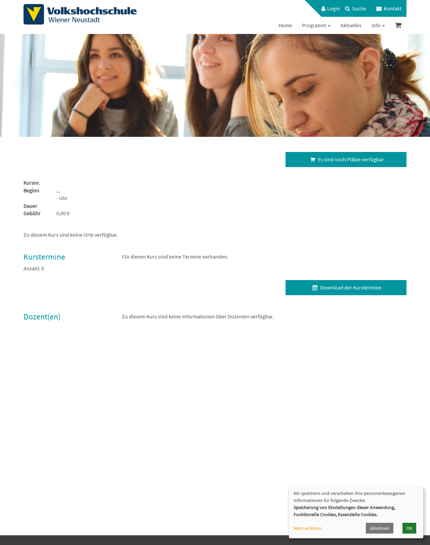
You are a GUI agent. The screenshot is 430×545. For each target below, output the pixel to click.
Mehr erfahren (308, 528)
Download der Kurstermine (350, 287)
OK (409, 528)
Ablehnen (379, 528)
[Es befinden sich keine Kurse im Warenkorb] (398, 25)
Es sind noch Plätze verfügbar (350, 159)
